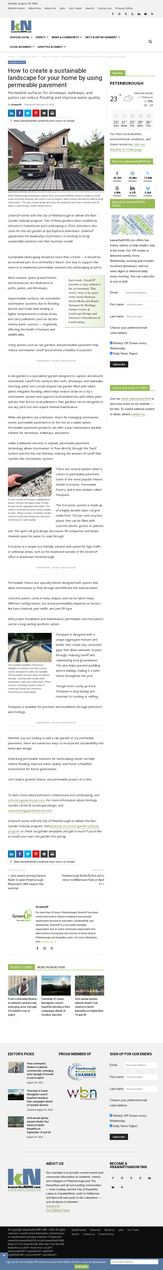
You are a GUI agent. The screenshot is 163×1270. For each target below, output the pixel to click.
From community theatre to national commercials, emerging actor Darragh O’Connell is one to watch (22, 1006)
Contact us (105, 8)
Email (116, 292)
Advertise (35, 8)
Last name (117, 316)
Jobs (62, 8)
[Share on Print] (52, 113)
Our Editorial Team (58, 1210)
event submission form (136, 398)
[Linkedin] (139, 14)
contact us (138, 414)
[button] (150, 42)
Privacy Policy (124, 8)
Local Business (20, 47)
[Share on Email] (44, 113)
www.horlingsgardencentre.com (30, 810)
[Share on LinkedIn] (11, 113)
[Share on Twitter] (27, 113)
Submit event (16, 8)
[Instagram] (119, 14)
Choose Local (20, 37)
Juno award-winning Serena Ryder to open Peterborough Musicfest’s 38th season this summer (27, 882)
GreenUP (16, 104)
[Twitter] (126, 14)
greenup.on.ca (48, 941)
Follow (132, 172)
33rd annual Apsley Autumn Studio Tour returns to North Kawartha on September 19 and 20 (89, 1006)
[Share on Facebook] (19, 113)
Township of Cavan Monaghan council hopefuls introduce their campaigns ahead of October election (55, 1006)
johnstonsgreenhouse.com (26, 800)
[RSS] (152, 14)
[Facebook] (113, 14)
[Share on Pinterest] (36, 113)
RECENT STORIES (21, 967)
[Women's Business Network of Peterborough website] (82, 1099)
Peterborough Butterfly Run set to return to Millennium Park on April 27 (83, 880)
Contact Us (53, 1206)
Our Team (75, 8)
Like (117, 172)
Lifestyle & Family (50, 47)
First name (117, 304)
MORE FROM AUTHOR (51, 967)
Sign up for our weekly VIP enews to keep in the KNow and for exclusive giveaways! (56, 1262)
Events (41, 37)
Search (89, 8)
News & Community (65, 37)
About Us (50, 8)
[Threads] (132, 14)
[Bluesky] (145, 14)
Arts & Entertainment (101, 37)
